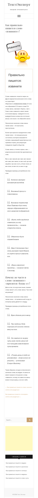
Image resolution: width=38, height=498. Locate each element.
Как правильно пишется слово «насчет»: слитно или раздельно (18, 388)
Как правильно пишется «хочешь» (16, 470)
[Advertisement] (19, 438)
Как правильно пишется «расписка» (17, 467)
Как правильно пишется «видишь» (16, 474)
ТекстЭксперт (19, 4)
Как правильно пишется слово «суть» (17, 478)
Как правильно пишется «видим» (16, 463)
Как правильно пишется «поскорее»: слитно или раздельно (16, 395)
